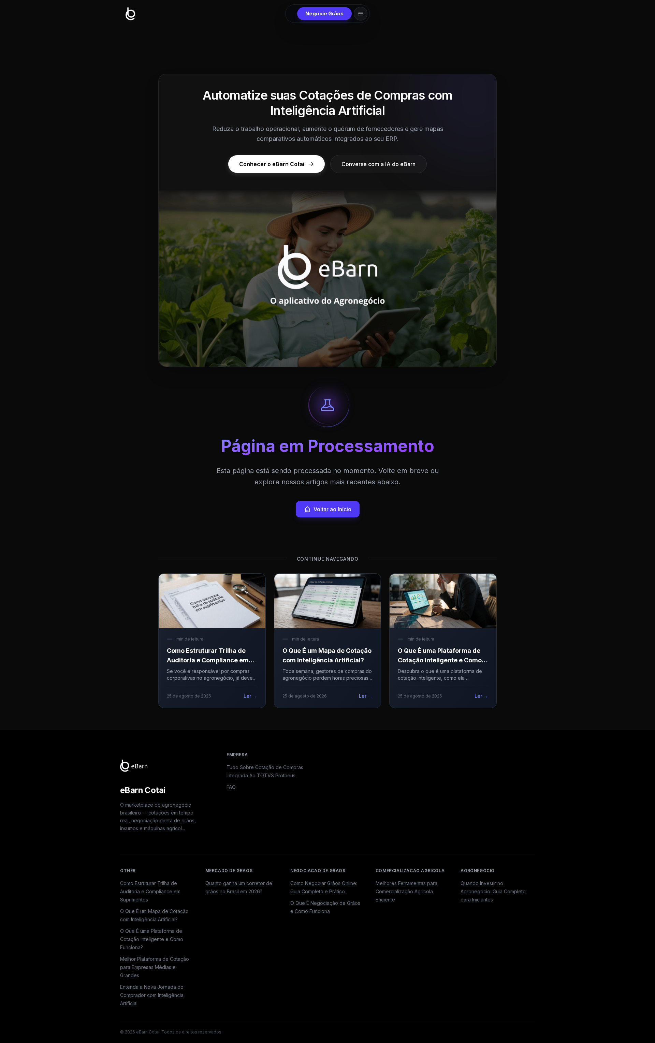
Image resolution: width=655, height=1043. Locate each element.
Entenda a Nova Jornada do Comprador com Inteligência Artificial (152, 995)
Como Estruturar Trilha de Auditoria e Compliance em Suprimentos (150, 891)
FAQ (231, 787)
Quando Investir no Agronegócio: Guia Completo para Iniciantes (493, 891)
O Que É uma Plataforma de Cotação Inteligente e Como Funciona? (151, 939)
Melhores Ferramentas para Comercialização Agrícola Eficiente (406, 891)
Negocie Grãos (324, 13)
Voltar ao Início (332, 509)
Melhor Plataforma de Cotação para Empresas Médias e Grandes (154, 967)
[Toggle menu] (360, 13)
